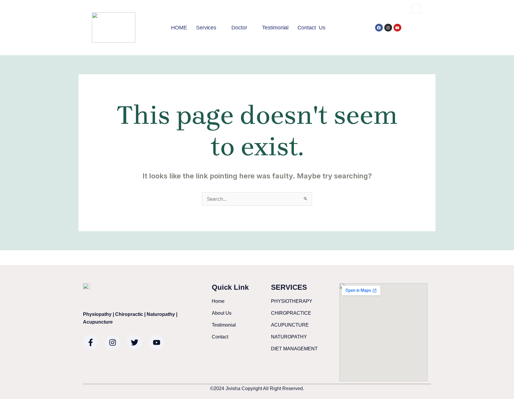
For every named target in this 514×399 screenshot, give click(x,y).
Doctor (239, 28)
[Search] (411, 33)
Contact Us (311, 28)
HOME (179, 28)
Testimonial (275, 28)
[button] (416, 8)
